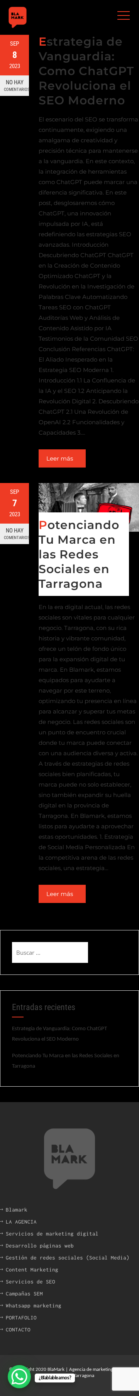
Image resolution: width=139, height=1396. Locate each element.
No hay (16, 85)
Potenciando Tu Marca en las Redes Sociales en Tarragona (79, 554)
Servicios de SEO (30, 1281)
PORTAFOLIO (21, 1317)
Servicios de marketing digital (52, 1233)
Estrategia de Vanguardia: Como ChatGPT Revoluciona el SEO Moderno (86, 71)
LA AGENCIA (21, 1222)
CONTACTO (18, 1329)
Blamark (16, 1210)
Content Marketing (32, 1269)
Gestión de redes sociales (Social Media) (67, 1257)
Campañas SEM (24, 1293)
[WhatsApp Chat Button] (19, 1376)
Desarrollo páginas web (40, 1245)
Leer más (59, 458)
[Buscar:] (50, 953)
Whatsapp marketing (33, 1305)
